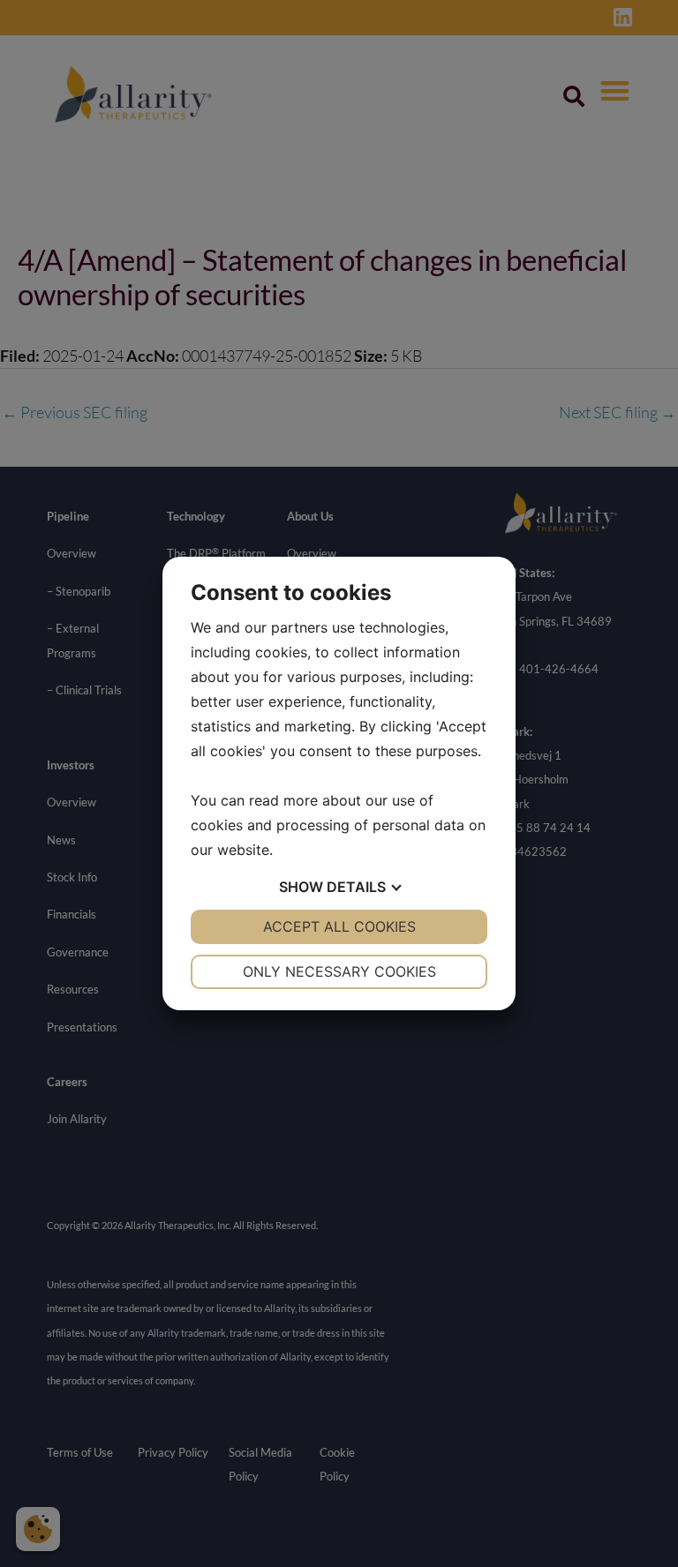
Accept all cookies (339, 926)
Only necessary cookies (339, 971)
